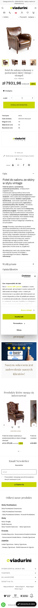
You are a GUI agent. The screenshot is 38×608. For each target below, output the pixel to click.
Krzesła (5, 531)
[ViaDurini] (18, 7)
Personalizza (17, 323)
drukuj (20, 159)
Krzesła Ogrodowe (28, 537)
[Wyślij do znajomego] (12, 165)
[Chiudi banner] (35, 276)
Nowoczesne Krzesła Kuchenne (25, 534)
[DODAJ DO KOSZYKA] (12, 426)
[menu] (35, 8)
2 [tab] (21, 452)
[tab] (19, 173)
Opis (5, 173)
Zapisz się (20, 484)
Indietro (6, 17)
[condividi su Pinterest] (29, 165)
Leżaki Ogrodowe (7, 544)
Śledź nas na (7, 581)
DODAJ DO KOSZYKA (19, 105)
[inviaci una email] (4, 12)
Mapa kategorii (19, 586)
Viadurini (6, 573)
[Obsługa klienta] (10, 12)
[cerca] (2, 8)
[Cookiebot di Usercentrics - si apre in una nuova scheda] (23, 276)
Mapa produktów (8, 586)
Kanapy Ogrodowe (8, 547)
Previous (4, 40)
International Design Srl (13, 569)
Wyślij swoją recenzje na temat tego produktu (19, 156)
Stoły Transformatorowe (10, 527)
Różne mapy (18, 589)
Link (19, 479)
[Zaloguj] (22, 12)
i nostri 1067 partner (14, 286)
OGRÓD (5, 541)
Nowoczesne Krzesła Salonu (11, 537)
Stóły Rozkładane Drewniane (11, 511)
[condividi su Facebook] (23, 165)
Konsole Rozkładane (28, 514)
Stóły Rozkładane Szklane (11, 514)
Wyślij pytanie (9, 264)
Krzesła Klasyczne (8, 534)
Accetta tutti (19, 316)
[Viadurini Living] (19, 139)
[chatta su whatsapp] (3, 604)
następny (31, 17)
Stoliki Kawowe (7, 524)
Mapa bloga (29, 586)
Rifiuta (19, 330)
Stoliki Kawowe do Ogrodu (25, 547)
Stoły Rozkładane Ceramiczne (12, 508)
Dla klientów (8, 577)
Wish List (20, 153)
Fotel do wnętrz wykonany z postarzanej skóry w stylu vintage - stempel (14, 438)
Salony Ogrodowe (20, 544)
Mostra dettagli (26, 310)
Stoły (4, 518)
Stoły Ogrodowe (25, 527)
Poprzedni (23, 17)
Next (34, 40)
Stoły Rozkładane (9, 505)
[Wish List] (18, 426)
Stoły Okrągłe (6, 521)
